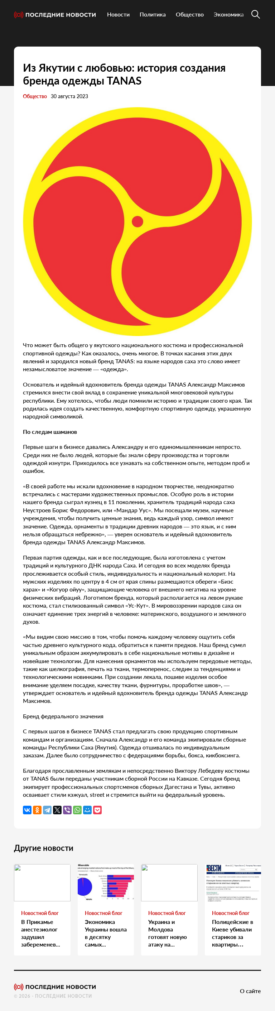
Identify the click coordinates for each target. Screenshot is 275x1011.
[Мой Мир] (87, 810)
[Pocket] (97, 810)
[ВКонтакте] (27, 810)
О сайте (250, 990)
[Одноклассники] (37, 810)
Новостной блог (40, 913)
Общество (190, 14)
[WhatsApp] (77, 810)
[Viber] (67, 810)
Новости (118, 14)
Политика (153, 14)
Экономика (229, 14)
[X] (57, 810)
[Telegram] (47, 810)
